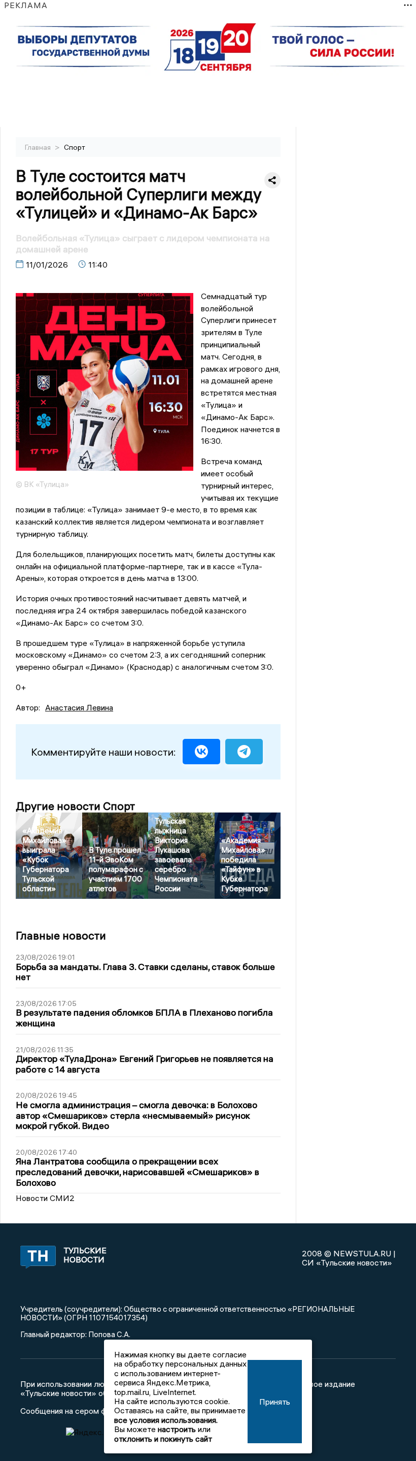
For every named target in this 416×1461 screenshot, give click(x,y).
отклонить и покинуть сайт (163, 1439)
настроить (177, 1429)
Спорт (74, 147)
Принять (274, 1402)
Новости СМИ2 (45, 1198)
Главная (38, 147)
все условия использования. (166, 1420)
